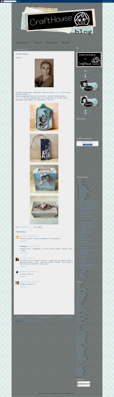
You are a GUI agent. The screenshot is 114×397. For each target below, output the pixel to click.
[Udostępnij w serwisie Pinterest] (41, 227)
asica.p (22, 282)
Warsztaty (66, 42)
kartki (79, 321)
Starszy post (67, 318)
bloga (56, 92)
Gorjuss (79, 306)
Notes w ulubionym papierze (89, 203)
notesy (79, 344)
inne (78, 317)
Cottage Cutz (81, 295)
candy (78, 291)
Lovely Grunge (81, 334)
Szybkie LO (83, 248)
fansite (79, 302)
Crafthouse (80, 297)
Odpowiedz (23, 241)
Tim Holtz (80, 361)
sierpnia (83, 196)
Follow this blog (87, 144)
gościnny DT (80, 308)
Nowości (79, 346)
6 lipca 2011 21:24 (31, 271)
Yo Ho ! (82, 258)
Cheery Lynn (80, 293)
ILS (78, 312)
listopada (83, 189)
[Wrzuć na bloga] (36, 227)
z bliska (79, 374)
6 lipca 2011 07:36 (32, 236)
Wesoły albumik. (85, 241)
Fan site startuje (86, 268)
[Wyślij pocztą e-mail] (34, 227)
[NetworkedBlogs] (87, 142)
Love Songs (80, 331)
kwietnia (83, 276)
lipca (82, 199)
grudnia (83, 187)
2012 (80, 182)
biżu (78, 287)
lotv (78, 329)
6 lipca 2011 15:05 (33, 246)
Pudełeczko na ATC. (86, 232)
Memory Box (80, 338)
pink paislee (81, 349)
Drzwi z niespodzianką (87, 223)
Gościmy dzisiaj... (86, 256)
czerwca (83, 271)
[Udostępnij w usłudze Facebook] (39, 227)
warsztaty (80, 370)
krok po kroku (81, 323)
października (84, 191)
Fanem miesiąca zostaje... (88, 201)
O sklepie (37, 42)
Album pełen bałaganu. (87, 216)
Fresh (78, 304)
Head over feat (82, 310)
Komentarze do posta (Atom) (33, 321)
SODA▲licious (81, 357)
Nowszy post (21, 318)
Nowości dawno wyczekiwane (88, 206)
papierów (19, 98)
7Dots (78, 284)
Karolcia (23, 236)
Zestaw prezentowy (86, 239)
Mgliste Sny (80, 340)
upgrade (79, 368)
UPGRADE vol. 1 (85, 237)
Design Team (51, 42)
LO (77, 327)
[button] (87, 71)
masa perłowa (81, 336)
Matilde (22, 271)
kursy (78, 325)
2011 (80, 184)
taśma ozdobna (81, 359)
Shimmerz (79, 355)
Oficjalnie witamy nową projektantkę (87, 265)
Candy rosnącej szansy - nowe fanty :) (88, 250)
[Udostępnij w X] (38, 227)
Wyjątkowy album (85, 230)
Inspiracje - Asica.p (87, 225)
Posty (81, 382)
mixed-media (80, 342)
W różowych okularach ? (87, 227)
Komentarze (83, 385)
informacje (80, 314)
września (83, 194)
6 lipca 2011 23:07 (31, 282)
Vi (20, 258)
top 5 (78, 363)
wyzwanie (79, 372)
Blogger (72, 393)
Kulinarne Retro (85, 214)
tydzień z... (81, 366)
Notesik (82, 234)
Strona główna (22, 42)
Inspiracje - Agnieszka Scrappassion (87, 209)
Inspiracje (80, 319)
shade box (80, 353)
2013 (80, 180)
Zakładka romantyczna (87, 212)
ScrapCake (80, 351)
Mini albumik (84, 254)
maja (82, 274)
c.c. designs (81, 289)
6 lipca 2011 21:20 (28, 258)
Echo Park (80, 299)
